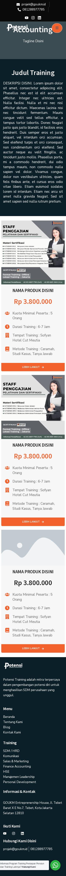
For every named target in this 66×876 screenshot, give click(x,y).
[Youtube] (26, 18)
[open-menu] (57, 28)
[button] (33, 367)
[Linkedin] (39, 18)
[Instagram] (33, 18)
